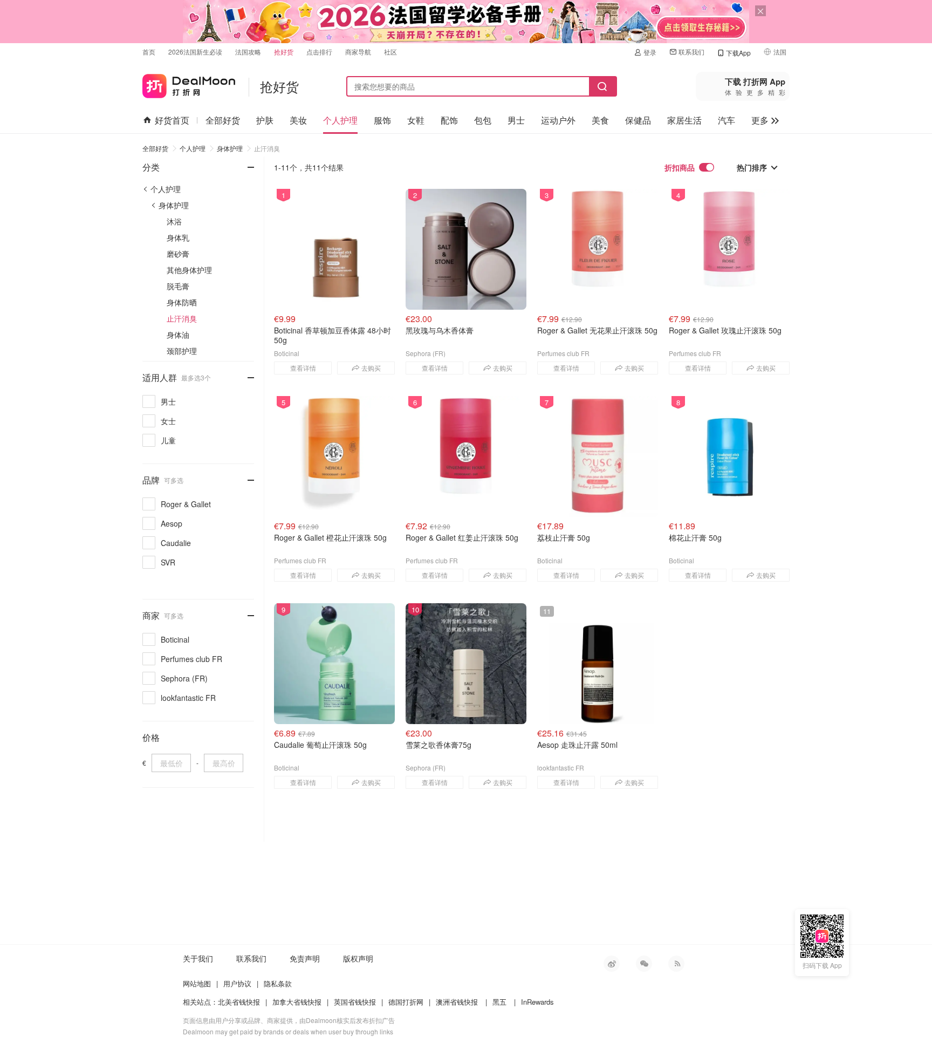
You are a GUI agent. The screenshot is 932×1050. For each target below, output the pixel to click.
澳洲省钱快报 (457, 1002)
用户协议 (237, 983)
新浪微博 (612, 964)
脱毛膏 (178, 286)
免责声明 (305, 958)
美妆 (298, 120)
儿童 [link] (168, 440)
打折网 (188, 83)
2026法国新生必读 (195, 51)
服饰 (382, 120)
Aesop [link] (171, 523)
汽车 (726, 120)
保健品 (638, 120)
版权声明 (358, 958)
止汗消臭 (267, 148)
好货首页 (172, 120)
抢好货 (283, 51)
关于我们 (198, 958)
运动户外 (558, 120)
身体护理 (230, 148)
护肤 (264, 120)
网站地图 (197, 983)
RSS (676, 964)
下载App (738, 52)
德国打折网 (405, 1002)
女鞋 (415, 120)
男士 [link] (168, 401)
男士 (516, 120)
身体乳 (178, 237)
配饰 (449, 120)
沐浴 (174, 221)
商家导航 (358, 51)
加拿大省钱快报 (296, 1002)
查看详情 (303, 367)
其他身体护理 (189, 269)
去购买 (371, 367)
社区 (390, 51)
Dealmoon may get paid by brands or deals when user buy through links (288, 1031)
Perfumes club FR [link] (191, 658)
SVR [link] (168, 562)
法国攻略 (248, 51)
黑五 (499, 1002)
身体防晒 (182, 302)
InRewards (537, 1002)
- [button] (241, 161)
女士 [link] (168, 420)
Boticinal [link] (175, 639)
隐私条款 (278, 983)
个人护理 (340, 120)
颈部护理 (182, 350)
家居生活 (684, 120)
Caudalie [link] (176, 542)
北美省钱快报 (239, 1002)
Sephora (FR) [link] (184, 678)
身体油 (178, 334)
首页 (148, 51)
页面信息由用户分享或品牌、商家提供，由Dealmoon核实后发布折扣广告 (289, 1020)
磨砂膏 (178, 253)
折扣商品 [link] (679, 167)
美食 (600, 120)
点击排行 (319, 51)
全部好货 (222, 120)
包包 (482, 120)
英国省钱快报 (355, 1002)
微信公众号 (644, 964)
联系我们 (691, 51)
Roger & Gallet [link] (186, 504)
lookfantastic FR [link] (188, 697)
